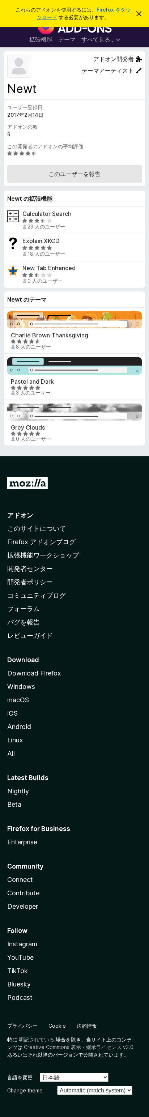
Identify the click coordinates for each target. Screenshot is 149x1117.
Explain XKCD (41, 241)
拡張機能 (40, 39)
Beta (14, 804)
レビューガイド (30, 635)
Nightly (18, 791)
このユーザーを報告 (74, 174)
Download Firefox (34, 673)
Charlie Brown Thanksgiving (49, 335)
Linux (15, 740)
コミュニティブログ (36, 595)
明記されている (36, 1039)
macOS (18, 700)
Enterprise (22, 842)
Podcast (20, 997)
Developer (22, 906)
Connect (20, 879)
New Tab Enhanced (49, 268)
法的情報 (87, 1026)
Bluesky (19, 984)
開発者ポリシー (30, 582)
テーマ (67, 39)
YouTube (20, 957)
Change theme (25, 1090)
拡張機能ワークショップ (43, 555)
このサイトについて (36, 528)
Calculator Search (47, 213)
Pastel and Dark (32, 381)
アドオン (20, 515)
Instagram (22, 944)
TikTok (17, 971)
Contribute (23, 893)
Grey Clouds (28, 427)
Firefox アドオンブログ (41, 542)
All (11, 753)
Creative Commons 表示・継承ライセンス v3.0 (78, 1047)
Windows (21, 686)
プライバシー (22, 1026)
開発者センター (30, 568)
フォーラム (23, 609)
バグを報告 (23, 622)
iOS (12, 713)
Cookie (57, 1026)
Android (19, 726)
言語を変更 (20, 1077)
